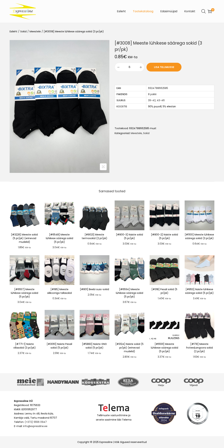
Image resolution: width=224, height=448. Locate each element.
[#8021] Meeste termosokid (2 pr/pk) (94, 236)
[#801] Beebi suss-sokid (94, 289)
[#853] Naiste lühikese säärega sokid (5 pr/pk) (199, 291)
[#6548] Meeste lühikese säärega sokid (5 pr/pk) (59, 238)
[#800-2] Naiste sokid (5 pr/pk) (164, 236)
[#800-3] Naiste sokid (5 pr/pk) (129, 236)
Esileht (13, 31)
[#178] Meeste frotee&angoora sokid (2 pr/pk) (199, 347)
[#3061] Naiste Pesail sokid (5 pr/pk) (59, 345)
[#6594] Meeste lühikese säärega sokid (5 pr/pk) (129, 293)
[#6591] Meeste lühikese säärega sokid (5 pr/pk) (164, 347)
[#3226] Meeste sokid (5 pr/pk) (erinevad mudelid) (24, 238)
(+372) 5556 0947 (36, 422)
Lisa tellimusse (164, 67)
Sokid (23, 31)
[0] (210, 11)
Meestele (35, 31)
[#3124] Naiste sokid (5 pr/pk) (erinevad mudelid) (129, 347)
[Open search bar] (203, 11)
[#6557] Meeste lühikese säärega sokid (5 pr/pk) (24, 293)
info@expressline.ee (35, 426)
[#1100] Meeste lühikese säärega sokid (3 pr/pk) (199, 236)
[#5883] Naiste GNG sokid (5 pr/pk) (94, 345)
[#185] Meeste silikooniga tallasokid (59, 291)
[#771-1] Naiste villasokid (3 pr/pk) (24, 345)
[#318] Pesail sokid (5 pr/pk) (164, 291)
